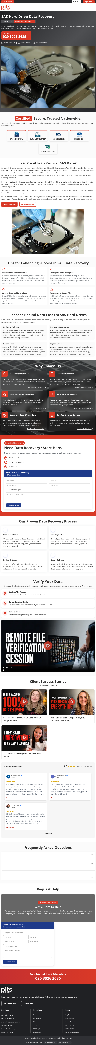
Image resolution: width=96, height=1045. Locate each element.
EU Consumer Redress (72, 1032)
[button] (48, 646)
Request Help (10, 962)
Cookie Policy (69, 1029)
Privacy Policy (69, 1018)
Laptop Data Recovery (8, 1029)
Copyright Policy (70, 1025)
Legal (67, 1015)
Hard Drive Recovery (7, 1015)
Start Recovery (13, 505)
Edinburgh (36, 1029)
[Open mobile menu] (93, 7)
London (35, 1015)
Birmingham (37, 1018)
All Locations (37, 1032)
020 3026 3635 (14, 36)
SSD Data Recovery (7, 1025)
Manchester (37, 1022)
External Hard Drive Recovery (10, 1022)
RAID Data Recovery (7, 1018)
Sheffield (36, 1025)
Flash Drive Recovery (7, 1032)
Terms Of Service (70, 1022)
